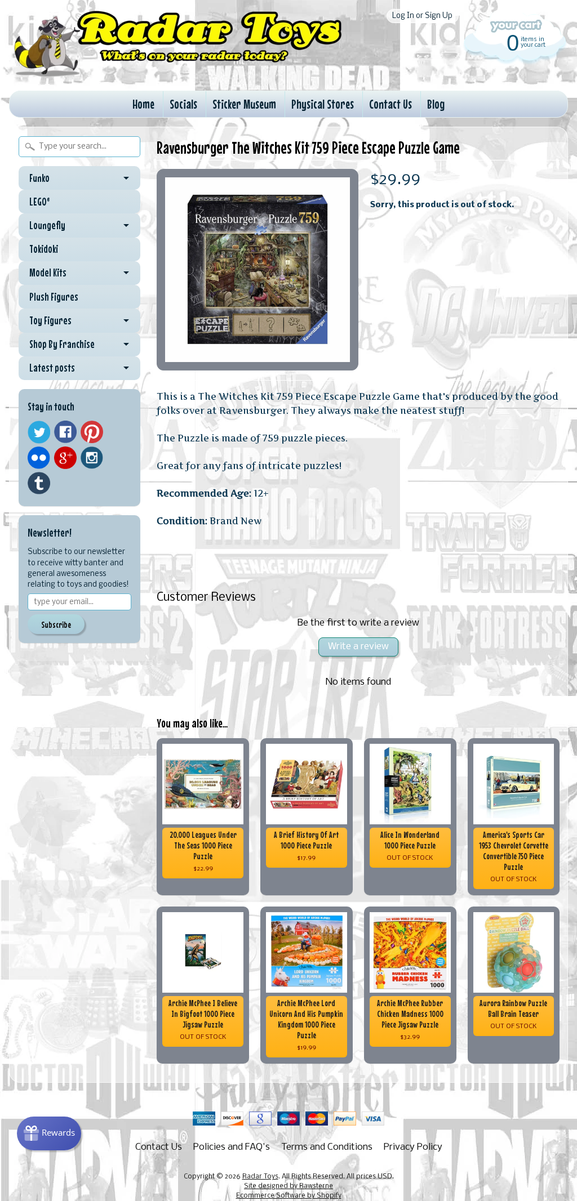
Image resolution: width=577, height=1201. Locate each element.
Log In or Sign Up (422, 16)
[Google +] (65, 458)
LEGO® (39, 201)
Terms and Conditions (326, 1147)
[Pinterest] (92, 432)
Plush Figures (53, 297)
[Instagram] (92, 458)
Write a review (358, 646)
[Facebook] (65, 432)
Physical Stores (322, 103)
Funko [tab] (39, 178)
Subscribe (56, 624)
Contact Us (390, 103)
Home (143, 103)
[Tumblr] (39, 483)
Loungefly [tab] (47, 225)
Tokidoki (43, 249)
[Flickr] (39, 458)
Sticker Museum (244, 103)
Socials (183, 103)
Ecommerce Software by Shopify (288, 1196)
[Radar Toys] (178, 74)
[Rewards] (49, 1133)
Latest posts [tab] (52, 367)
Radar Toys (260, 1176)
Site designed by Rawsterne (288, 1186)
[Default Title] (257, 269)
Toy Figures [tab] (50, 320)
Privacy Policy (413, 1147)
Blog (436, 103)
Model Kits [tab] (47, 272)
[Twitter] (39, 432)
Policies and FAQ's (231, 1147)
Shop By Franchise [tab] (62, 344)
